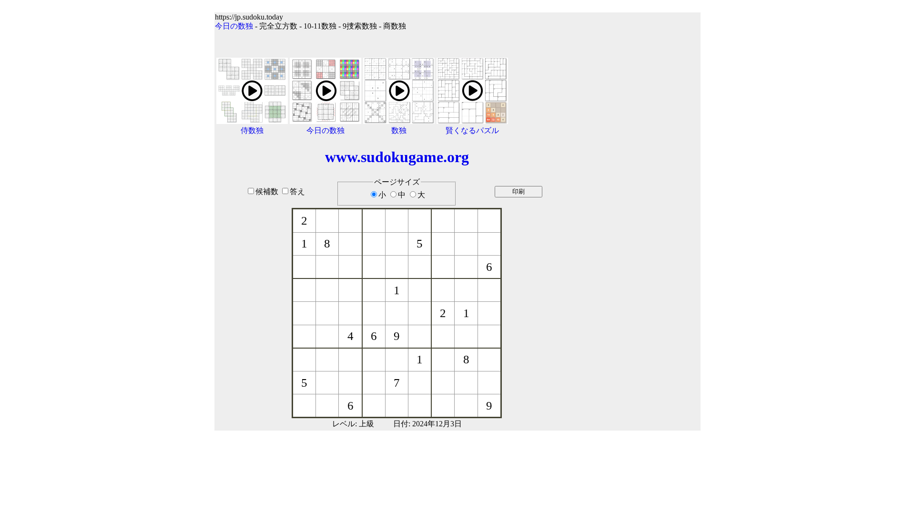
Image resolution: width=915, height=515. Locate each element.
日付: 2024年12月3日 (427, 424)
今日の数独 (234, 26)
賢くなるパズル (472, 130)
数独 (399, 130)
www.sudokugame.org (397, 156)
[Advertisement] (640, 215)
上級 (366, 424)
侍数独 (252, 130)
